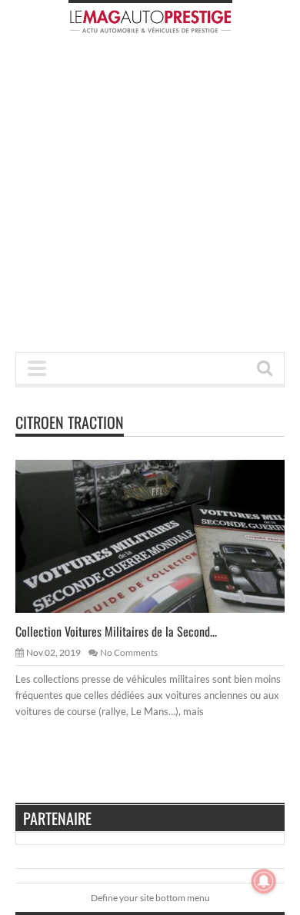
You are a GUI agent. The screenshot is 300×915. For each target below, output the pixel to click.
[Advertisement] (150, 198)
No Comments (129, 652)
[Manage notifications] (264, 881)
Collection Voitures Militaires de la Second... (116, 631)
